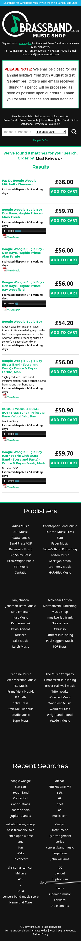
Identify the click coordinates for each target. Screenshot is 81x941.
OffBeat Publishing (60, 635)
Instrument (60, 830)
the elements (60, 906)
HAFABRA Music (60, 572)
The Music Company (60, 674)
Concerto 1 (20, 798)
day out (60, 873)
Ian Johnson (20, 600)
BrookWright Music (20, 561)
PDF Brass (60, 646)
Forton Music (60, 555)
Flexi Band (63, 120)
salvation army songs (20, 824)
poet (60, 804)
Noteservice (60, 623)
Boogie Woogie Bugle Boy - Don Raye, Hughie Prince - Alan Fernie (23, 252)
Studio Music (21, 715)
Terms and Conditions (17, 930)
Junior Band (47, 120)
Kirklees (20, 635)
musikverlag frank (59, 617)
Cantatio (20, 572)
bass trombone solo (20, 830)
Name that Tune (20, 902)
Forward (60, 900)
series (60, 842)
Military (20, 873)
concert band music (60, 847)
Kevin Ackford (20, 629)
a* (59, 810)
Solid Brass (20, 703)
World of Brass (60, 709)
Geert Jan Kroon (60, 561)
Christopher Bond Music (60, 526)
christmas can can (20, 867)
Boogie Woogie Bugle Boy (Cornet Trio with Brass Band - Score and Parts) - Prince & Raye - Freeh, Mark (23, 457)
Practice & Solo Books (47, 124)
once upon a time (21, 836)
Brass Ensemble (29, 120)
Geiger (60, 824)
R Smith (20, 697)
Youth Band (21, 792)
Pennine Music (20, 674)
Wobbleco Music (59, 703)
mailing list (25, 43)
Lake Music (20, 641)
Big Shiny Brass (20, 555)
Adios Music (20, 526)
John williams (60, 859)
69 (59, 798)
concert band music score (21, 896)
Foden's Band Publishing (60, 549)
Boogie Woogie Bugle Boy (22, 321)
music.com (59, 816)
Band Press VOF (21, 543)
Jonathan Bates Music (21, 606)
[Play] (4, 231)
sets (60, 792)
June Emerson (20, 612)
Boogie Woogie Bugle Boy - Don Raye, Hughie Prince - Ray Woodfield (23, 286)
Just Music (21, 617)
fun (20, 847)
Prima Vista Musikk (20, 691)
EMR (60, 538)
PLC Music (21, 686)
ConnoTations (20, 804)
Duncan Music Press (60, 532)
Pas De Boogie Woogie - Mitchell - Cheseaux (20, 182)
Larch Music (20, 646)
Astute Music (21, 538)
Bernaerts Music (20, 549)
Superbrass (21, 720)
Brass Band (10, 120)
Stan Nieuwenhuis (20, 709)
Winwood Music (60, 697)
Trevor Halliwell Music (60, 686)
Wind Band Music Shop (64, 3)
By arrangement (60, 836)
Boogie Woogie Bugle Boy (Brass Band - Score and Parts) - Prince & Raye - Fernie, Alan (22, 366)
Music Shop (60, 612)
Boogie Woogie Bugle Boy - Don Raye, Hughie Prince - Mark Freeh (23, 213)
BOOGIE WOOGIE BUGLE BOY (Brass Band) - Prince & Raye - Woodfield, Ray (23, 412)
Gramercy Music (60, 567)
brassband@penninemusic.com (40, 54)
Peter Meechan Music (21, 680)
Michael (59, 781)
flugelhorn (60, 853)
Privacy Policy (39, 930)
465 (20, 879)
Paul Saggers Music (60, 641)
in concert (21, 859)
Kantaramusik (20, 623)
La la (20, 891)
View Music (13, 237)
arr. (20, 842)
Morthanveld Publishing (60, 606)
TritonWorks (60, 691)
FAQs (53, 930)
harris (60, 888)
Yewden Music (60, 720)
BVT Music (21, 567)
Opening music (60, 894)
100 (59, 867)
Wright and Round (60, 715)
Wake (20, 853)
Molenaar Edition (60, 600)
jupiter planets (20, 816)
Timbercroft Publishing (60, 680)
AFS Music (21, 532)
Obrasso (60, 629)
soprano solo (20, 810)
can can (20, 787)
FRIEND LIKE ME (60, 787)
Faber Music (59, 543)
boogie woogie (20, 781)
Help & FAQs (40, 140)
